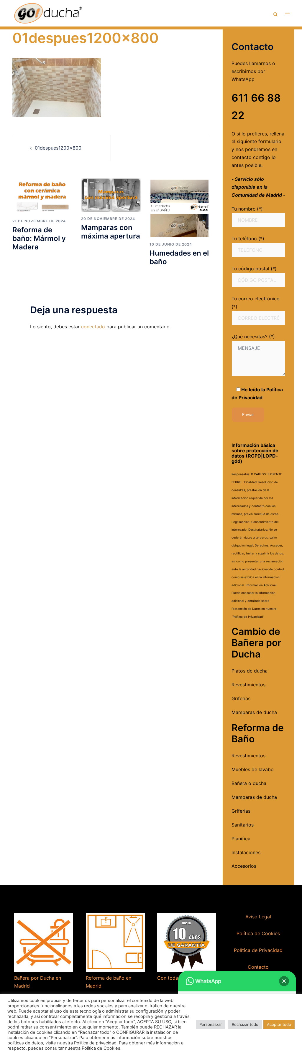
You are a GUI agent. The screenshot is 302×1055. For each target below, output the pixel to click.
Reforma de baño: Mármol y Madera (39, 238)
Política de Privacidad (258, 950)
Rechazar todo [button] (245, 1024)
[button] (284, 981)
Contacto (258, 967)
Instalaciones (246, 852)
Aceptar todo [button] (279, 1024)
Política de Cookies (258, 933)
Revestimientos (248, 685)
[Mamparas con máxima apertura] (111, 195)
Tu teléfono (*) (248, 238)
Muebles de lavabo (253, 769)
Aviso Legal (258, 917)
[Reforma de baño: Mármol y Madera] (42, 196)
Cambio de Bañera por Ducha (256, 643)
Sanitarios (243, 825)
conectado (93, 326)
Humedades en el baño (179, 257)
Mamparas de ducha (254, 712)
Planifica (241, 839)
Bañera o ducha (249, 783)
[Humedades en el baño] (179, 208)
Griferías (241, 698)
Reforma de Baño (258, 733)
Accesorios (244, 866)
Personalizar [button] (210, 1024)
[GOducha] (47, 13)
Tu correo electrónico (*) (256, 302)
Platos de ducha (249, 671)
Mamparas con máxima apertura (110, 231)
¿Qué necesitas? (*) (253, 336)
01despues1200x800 (58, 148)
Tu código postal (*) (254, 268)
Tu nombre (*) (247, 209)
